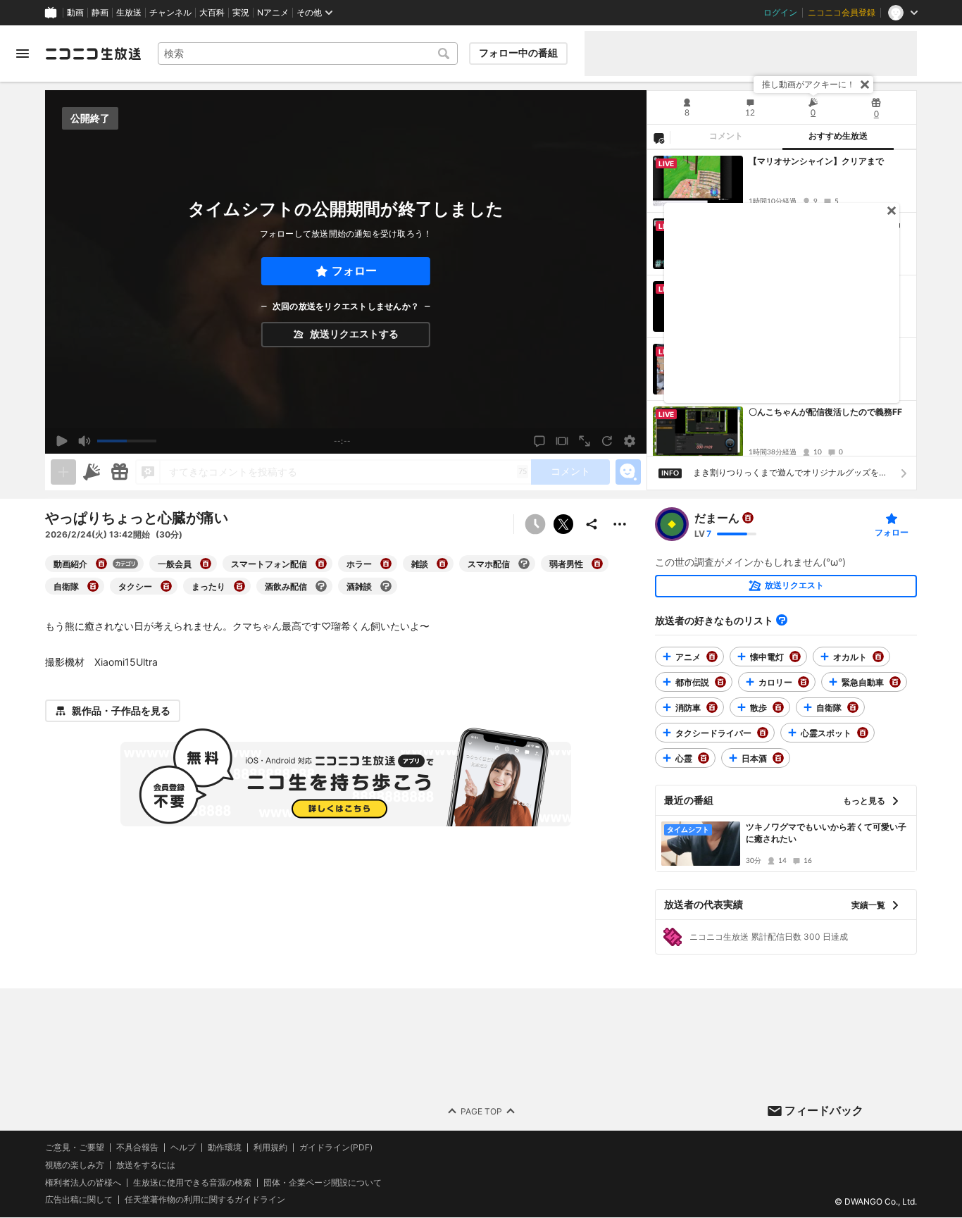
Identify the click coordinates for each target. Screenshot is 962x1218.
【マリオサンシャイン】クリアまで (816, 161)
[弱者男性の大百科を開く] (597, 563)
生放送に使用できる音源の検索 (192, 1183)
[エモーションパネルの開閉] (628, 472)
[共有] (591, 524)
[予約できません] (535, 524)
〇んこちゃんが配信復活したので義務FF (825, 411)
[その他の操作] (620, 524)
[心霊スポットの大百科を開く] (862, 732)
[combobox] (308, 53)
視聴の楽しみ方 (74, 1165)
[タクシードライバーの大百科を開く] (762, 732)
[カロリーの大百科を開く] (803, 682)
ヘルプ (183, 1147)
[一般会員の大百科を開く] (205, 563)
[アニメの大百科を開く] (712, 656)
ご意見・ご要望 (74, 1147)
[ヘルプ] (781, 620)
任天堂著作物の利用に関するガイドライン (205, 1200)
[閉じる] (864, 84)
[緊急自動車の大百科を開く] (895, 682)
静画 (100, 12)
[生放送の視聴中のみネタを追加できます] (63, 472)
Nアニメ (273, 12)
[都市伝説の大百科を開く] (720, 682)
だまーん (716, 518)
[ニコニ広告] (91, 472)
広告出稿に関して (79, 1200)
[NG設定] (658, 137)
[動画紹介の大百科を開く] (101, 563)
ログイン (780, 12)
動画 (75, 12)
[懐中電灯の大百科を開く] (795, 656)
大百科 (212, 12)
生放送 (129, 12)
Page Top (481, 1111)
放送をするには (145, 1165)
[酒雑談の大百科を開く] (386, 586)
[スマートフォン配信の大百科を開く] (321, 563)
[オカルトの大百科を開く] (878, 656)
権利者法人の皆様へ (83, 1182)
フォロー (354, 271)
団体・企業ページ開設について (322, 1183)
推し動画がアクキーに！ (808, 84)
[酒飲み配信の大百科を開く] (321, 586)
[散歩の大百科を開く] (778, 707)
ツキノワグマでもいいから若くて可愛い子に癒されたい (826, 832)
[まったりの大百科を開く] (239, 586)
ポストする (563, 524)
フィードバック (824, 1110)
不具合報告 (137, 1147)
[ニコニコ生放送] (93, 53)
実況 (240, 12)
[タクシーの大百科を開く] (166, 586)
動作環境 (225, 1147)
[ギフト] (119, 472)
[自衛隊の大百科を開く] (93, 586)
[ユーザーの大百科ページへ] (748, 517)
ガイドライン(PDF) (336, 1147)
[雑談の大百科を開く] (442, 563)
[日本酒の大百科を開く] (778, 758)
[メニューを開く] (22, 53)
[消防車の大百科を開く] (712, 707)
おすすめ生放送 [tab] (838, 136)
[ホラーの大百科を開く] (386, 563)
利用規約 (270, 1147)
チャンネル (170, 12)
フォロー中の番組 (518, 52)
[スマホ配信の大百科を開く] (524, 563)
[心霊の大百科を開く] (703, 758)
